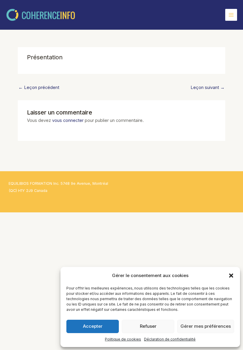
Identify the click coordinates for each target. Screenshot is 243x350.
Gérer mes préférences (205, 326)
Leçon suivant (208, 87)
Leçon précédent (38, 87)
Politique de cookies (123, 339)
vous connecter (68, 120)
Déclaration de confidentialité (170, 339)
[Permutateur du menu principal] (231, 15)
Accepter (93, 326)
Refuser (148, 326)
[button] (231, 276)
